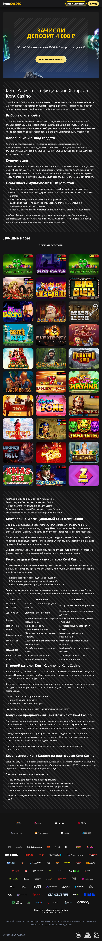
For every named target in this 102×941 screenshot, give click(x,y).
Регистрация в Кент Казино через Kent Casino (30, 502)
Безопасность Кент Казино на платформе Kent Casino (34, 512)
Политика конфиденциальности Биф (51, 910)
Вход (93, 3)
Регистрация (76, 3)
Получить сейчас (51, 59)
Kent (12, 3)
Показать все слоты (51, 245)
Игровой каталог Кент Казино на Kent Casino (29, 505)
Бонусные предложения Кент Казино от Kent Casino (33, 509)
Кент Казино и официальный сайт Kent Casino (30, 498)
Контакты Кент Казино (51, 912)
